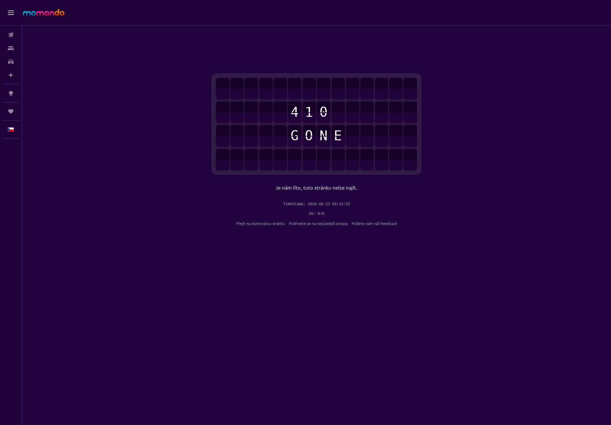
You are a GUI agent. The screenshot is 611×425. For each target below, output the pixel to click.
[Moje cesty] (11, 111)
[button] (11, 13)
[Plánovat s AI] (11, 75)
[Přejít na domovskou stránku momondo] (43, 12)
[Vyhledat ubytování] (11, 48)
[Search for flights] (11, 35)
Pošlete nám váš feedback (374, 224)
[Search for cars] (11, 61)
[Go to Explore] (11, 93)
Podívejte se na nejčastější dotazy (318, 224)
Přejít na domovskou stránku (260, 224)
